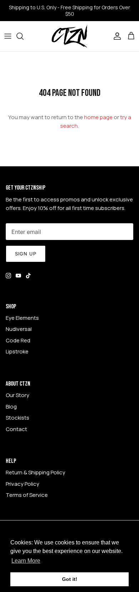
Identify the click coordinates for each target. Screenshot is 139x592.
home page (98, 117)
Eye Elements (22, 318)
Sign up (25, 253)
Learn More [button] (25, 561)
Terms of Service (27, 495)
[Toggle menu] (8, 36)
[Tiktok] (28, 275)
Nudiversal (19, 329)
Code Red (18, 340)
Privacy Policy (22, 484)
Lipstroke (17, 351)
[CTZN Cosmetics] (69, 36)
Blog (11, 406)
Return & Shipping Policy (35, 472)
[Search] (23, 36)
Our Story (17, 395)
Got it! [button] (69, 579)
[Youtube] (18, 275)
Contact (16, 429)
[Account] (115, 36)
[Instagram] (8, 275)
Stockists (17, 417)
